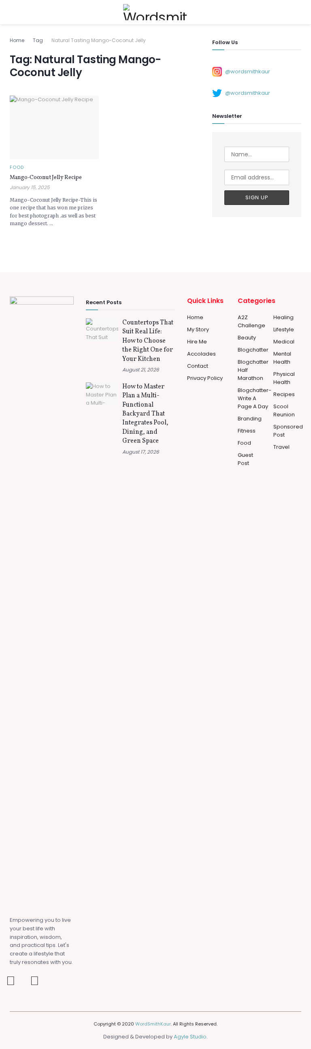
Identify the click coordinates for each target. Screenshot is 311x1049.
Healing (283, 317)
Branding (250, 418)
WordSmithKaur (153, 1024)
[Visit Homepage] (155, 12)
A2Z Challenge (251, 321)
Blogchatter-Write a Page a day (254, 398)
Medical (283, 341)
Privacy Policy (205, 378)
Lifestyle (283, 329)
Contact (197, 366)
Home (17, 40)
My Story (198, 329)
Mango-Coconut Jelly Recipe (46, 177)
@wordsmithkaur (247, 71)
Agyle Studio (190, 1036)
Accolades (201, 354)
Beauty (247, 337)
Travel (281, 447)
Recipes (284, 394)
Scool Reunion (284, 410)
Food (17, 167)
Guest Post (245, 459)
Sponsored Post (288, 431)
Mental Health (282, 358)
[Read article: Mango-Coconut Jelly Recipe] (54, 127)
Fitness (247, 431)
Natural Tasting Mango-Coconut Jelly (98, 40)
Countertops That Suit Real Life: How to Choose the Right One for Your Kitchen (147, 341)
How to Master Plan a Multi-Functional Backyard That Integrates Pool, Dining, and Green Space (145, 414)
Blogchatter (253, 350)
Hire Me (197, 341)
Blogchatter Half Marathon (253, 370)
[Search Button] (297, 12)
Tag (38, 40)
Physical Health (284, 378)
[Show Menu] (13, 12)
